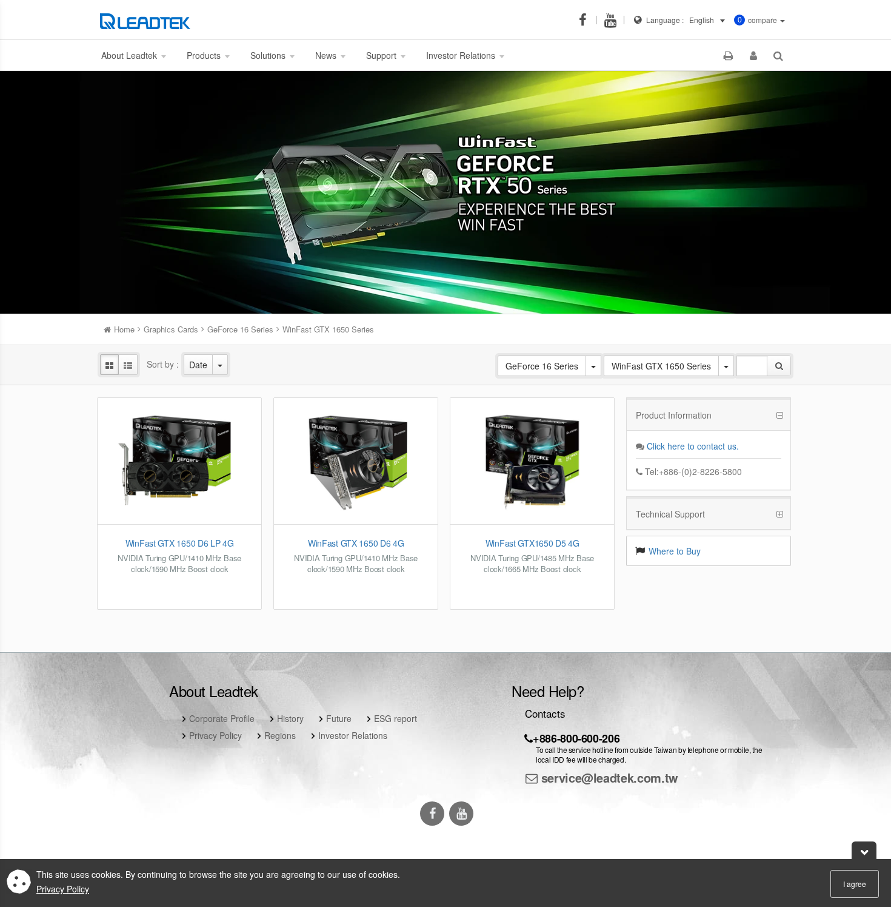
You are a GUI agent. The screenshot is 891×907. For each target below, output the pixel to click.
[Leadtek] (148, 20)
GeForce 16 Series (542, 366)
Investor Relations (352, 735)
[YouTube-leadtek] (614, 20)
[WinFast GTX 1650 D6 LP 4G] (179, 461)
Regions (280, 735)
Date (198, 365)
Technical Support (670, 514)
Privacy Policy (215, 735)
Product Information (674, 415)
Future (339, 718)
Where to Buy (675, 551)
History (290, 718)
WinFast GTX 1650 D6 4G (356, 543)
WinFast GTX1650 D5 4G (532, 543)
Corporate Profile (222, 718)
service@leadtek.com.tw (608, 777)
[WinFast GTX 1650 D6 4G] (356, 461)
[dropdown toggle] (220, 364)
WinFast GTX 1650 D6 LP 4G (179, 543)
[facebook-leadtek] (586, 20)
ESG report (395, 718)
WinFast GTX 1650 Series (661, 366)
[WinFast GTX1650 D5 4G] (532, 461)
